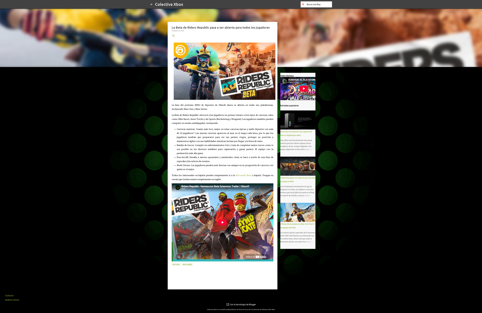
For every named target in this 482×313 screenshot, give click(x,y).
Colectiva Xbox (169, 4)
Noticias (176, 264)
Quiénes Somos (12, 300)
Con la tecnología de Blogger (242, 304)
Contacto (9, 295)
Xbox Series (187, 264)
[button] (173, 36)
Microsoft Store (244, 175)
